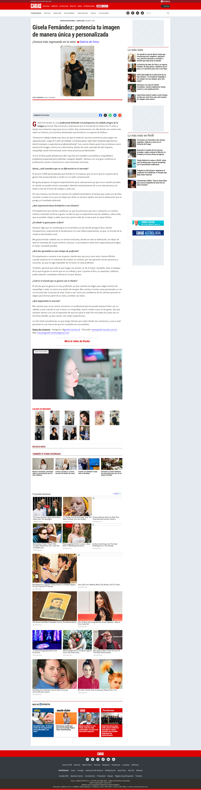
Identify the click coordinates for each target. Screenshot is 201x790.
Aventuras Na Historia (94, 770)
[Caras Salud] (148, 225)
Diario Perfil (67, 765)
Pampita (93, 13)
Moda (80, 6)
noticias (43, 710)
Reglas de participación (124, 776)
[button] (77, 73)
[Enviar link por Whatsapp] (110, 115)
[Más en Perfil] (44, 704)
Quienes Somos (77, 776)
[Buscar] (168, 13)
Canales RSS (63, 776)
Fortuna (97, 765)
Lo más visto (135, 50)
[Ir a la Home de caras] (36, 7)
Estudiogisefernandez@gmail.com (53, 332)
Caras (73, 770)
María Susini (57, 13)
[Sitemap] (113, 759)
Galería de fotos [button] (89, 42)
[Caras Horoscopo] (148, 235)
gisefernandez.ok (72, 329)
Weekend (106, 765)
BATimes (135, 765)
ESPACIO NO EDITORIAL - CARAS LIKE (72, 21)
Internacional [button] (89, 6)
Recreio (131, 770)
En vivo (166, 6)
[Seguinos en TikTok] (142, 13)
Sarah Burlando (82, 13)
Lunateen (126, 765)
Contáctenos (90, 776)
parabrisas (111, 710)
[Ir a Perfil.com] (165, 2)
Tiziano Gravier (36, 13)
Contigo (80, 770)
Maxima (139, 770)
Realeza (73, 6)
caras (89, 710)
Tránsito (139, 776)
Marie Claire (87, 765)
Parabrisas (116, 765)
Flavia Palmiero (104, 13)
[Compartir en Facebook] (100, 115)
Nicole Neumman (69, 13)
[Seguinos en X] (137, 13)
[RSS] (108, 759)
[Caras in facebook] (132, 13)
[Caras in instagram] (127, 13)
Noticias (46, 6)
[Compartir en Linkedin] (115, 115)
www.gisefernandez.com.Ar (104, 329)
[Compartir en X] (105, 115)
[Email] (119, 115)
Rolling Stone (110, 770)
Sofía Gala (47, 13)
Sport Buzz (122, 770)
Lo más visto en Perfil (141, 135)
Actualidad (63, 6)
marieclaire (66, 710)
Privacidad (101, 776)
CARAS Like (102, 5)
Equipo (110, 776)
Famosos (54, 6)
